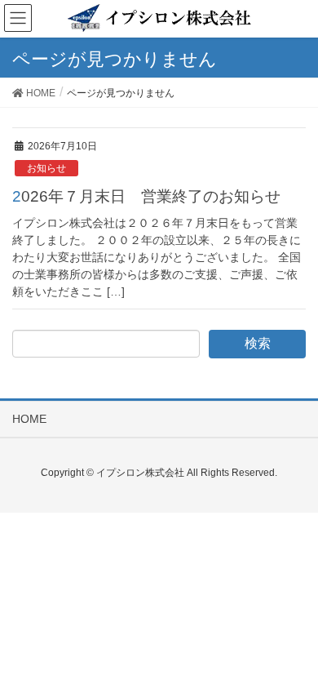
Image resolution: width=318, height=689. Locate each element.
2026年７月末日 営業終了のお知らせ (146, 196)
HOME (29, 418)
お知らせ (46, 168)
